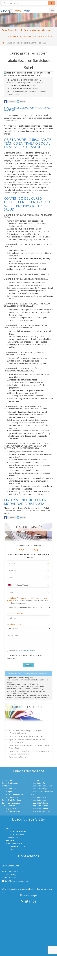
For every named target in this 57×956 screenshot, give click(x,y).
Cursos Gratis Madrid (10, 783)
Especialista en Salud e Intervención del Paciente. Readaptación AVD (27, 740)
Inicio (8, 828)
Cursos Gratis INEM (37, 783)
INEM (32, 794)
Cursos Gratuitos (8, 806)
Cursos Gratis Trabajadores (41, 786)
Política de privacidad (14, 843)
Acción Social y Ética (43, 36)
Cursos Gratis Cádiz (9, 789)
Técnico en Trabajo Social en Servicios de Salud (25, 43)
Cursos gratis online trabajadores (37, 30)
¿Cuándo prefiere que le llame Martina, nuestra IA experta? (27, 600)
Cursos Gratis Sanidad (39, 808)
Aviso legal (10, 840)
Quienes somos (12, 837)
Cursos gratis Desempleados (41, 791)
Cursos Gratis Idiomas (10, 797)
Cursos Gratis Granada (39, 806)
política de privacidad (26, 650)
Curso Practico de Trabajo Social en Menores (26, 736)
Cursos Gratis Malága (38, 789)
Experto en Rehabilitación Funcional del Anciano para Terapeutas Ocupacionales (29, 752)
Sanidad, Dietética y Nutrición (18, 36)
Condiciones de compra (15, 846)
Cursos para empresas (11, 803)
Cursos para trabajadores (16, 831)
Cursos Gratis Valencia (39, 803)
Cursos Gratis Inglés (38, 800)
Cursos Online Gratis (38, 780)
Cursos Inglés (7, 791)
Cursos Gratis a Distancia (11, 811)
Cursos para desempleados (13, 794)
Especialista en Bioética (17, 757)
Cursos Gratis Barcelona (11, 800)
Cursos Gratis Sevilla (38, 797)
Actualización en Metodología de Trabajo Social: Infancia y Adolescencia (27, 731)
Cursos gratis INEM (9, 808)
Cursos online (7, 780)
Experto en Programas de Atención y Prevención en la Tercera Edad (29, 746)
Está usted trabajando (16, 613)
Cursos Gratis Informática (40, 811)
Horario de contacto (15, 624)
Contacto (9, 849)
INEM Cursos (7, 786)
